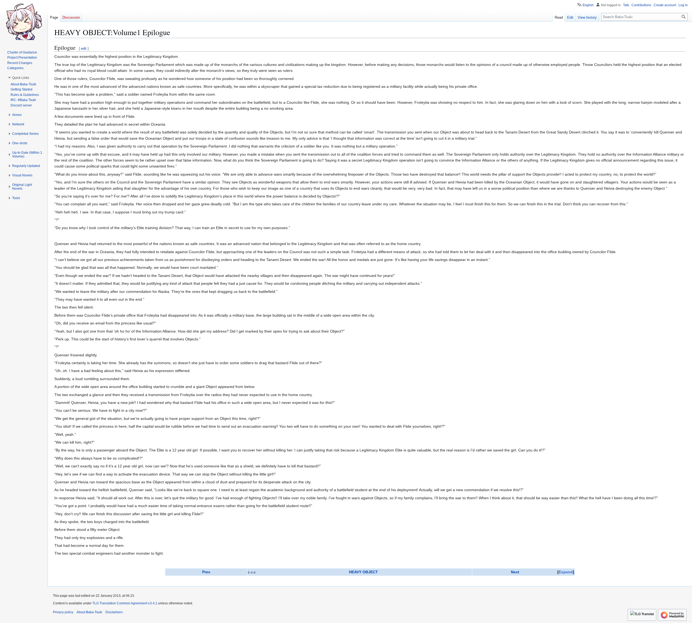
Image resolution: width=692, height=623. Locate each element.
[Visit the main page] (23, 21)
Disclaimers (114, 612)
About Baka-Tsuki (89, 612)
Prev (206, 572)
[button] (20, 78)
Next (515, 572)
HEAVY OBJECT (363, 572)
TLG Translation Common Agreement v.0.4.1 (124, 603)
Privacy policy (63, 612)
